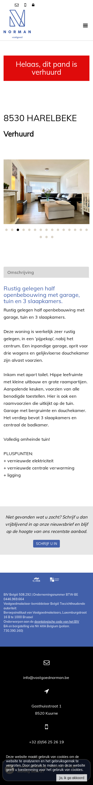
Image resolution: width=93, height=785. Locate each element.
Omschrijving (20, 272)
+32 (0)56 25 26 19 (46, 742)
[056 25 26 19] (25, 4)
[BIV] (55, 580)
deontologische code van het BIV (56, 621)
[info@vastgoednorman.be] (17, 4)
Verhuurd (19, 134)
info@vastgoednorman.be (46, 677)
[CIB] (36, 580)
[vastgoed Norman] (17, 25)
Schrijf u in (46, 544)
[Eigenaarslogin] (33, 4)
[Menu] (85, 25)
